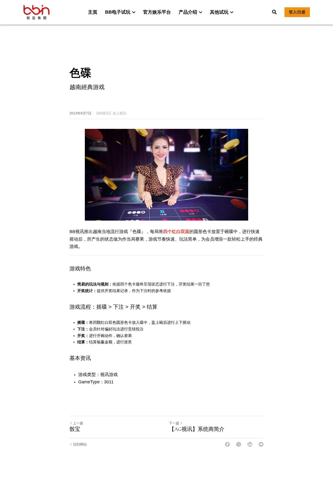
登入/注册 (297, 12)
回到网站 (80, 444)
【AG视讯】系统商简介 (197, 429)
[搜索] (274, 12)
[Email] (261, 444)
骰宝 (74, 429)
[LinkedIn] (249, 444)
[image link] (36, 12)
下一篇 (174, 423)
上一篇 (78, 423)
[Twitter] (238, 444)
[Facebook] (227, 444)
